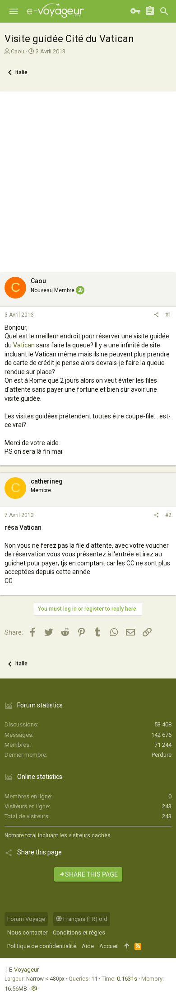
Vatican (24, 345)
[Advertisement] (88, 179)
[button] (14, 11)
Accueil (109, 946)
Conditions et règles (79, 932)
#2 (168, 515)
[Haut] (126, 946)
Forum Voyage (26, 919)
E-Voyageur (24, 969)
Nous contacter (27, 932)
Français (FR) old (84, 919)
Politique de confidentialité (41, 946)
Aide (88, 946)
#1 (168, 315)
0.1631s (127, 978)
